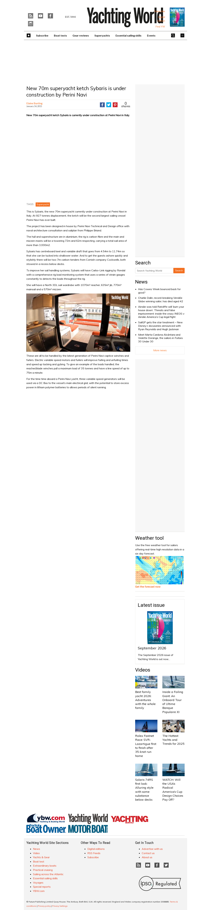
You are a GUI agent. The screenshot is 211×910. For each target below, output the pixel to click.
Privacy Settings (60, 906)
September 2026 (152, 648)
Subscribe (159, 11)
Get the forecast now (148, 586)
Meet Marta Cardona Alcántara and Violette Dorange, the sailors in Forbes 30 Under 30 (160, 338)
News (141, 282)
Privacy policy (44, 906)
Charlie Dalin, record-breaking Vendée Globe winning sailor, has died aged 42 (160, 299)
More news (160, 350)
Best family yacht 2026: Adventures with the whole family (145, 700)
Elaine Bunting (34, 103)
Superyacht (43, 204)
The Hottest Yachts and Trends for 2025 (173, 740)
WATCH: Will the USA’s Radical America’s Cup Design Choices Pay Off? (172, 789)
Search (179, 270)
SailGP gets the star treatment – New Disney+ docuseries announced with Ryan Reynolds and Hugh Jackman (160, 326)
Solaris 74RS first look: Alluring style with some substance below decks (144, 789)
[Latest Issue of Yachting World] (177, 17)
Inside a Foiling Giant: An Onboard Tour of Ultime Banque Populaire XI (172, 702)
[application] (78, 323)
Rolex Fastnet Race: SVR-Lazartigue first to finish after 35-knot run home (145, 746)
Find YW (160, 26)
